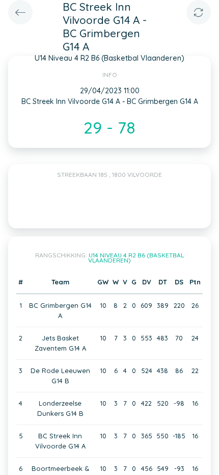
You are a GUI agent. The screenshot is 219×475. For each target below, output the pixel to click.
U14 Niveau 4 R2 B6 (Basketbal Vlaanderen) (136, 257)
